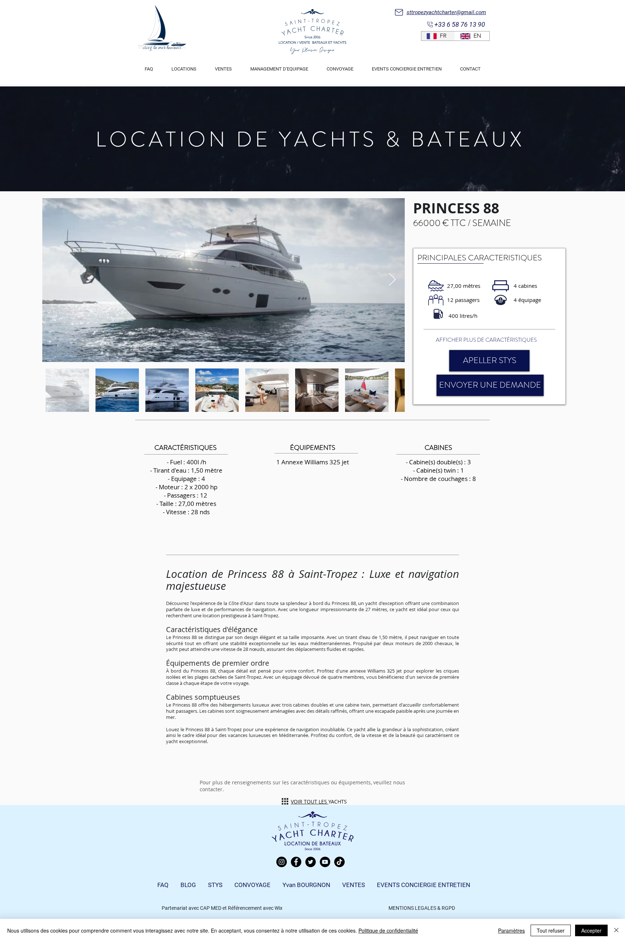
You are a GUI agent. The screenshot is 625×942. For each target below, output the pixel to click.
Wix (278, 908)
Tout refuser (551, 930)
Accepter (591, 930)
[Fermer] (616, 930)
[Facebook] (296, 862)
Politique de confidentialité (388, 930)
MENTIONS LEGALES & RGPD (421, 908)
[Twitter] (310, 862)
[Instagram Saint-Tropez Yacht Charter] (281, 862)
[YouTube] (325, 862)
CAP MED (210, 908)
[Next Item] (392, 280)
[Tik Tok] (339, 862)
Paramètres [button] (511, 930)
